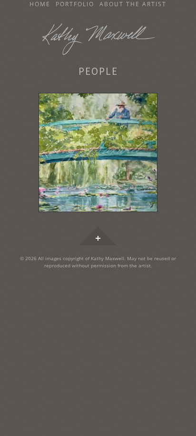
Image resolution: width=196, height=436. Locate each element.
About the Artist (133, 4)
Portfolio (75, 4)
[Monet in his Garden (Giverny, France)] (98, 153)
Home (39, 4)
